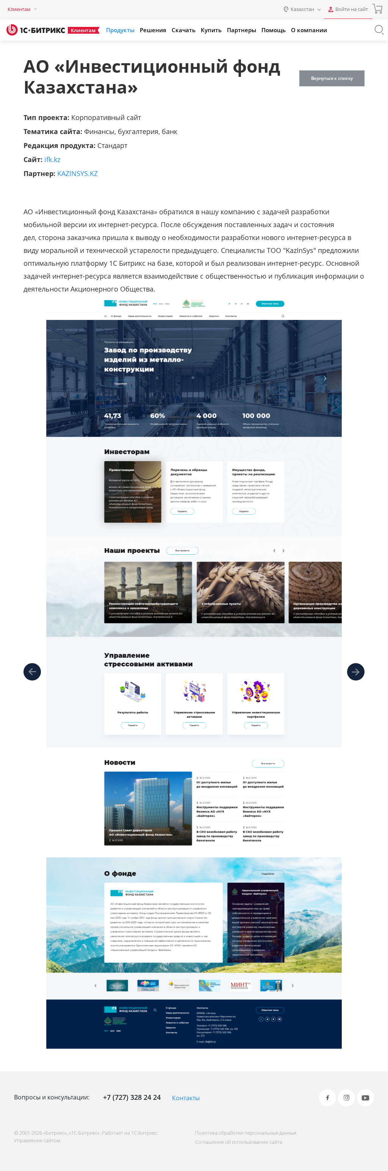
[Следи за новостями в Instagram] (346, 1097)
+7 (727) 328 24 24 (132, 1097)
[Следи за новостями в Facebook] (327, 1097)
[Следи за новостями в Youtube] (365, 1097)
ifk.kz (52, 159)
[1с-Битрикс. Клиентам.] (35, 30)
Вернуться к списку (332, 78)
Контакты (186, 1098)
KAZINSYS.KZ (77, 173)
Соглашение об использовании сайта (238, 1141)
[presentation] (32, 672)
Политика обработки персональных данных (245, 1132)
